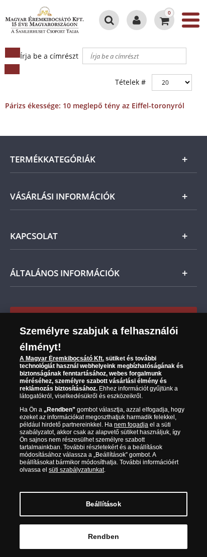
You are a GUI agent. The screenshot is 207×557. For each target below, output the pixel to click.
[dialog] (103, 435)
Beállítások (103, 504)
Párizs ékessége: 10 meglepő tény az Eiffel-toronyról (94, 105)
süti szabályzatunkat (76, 469)
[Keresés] (12, 53)
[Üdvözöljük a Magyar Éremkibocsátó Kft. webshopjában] (137, 20)
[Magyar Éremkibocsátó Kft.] (44, 20)
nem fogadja (131, 424)
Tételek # (130, 82)
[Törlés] (12, 69)
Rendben (104, 536)
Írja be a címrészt (50, 56)
